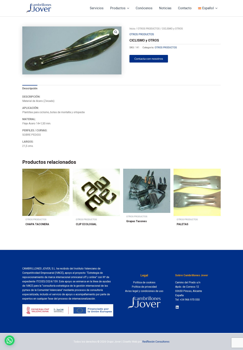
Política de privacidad (144, 286)
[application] (127, 8)
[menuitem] (208, 8)
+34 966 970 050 (190, 299)
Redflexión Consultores (155, 341)
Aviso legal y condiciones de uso (144, 291)
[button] (116, 32)
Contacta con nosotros (148, 59)
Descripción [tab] (29, 88)
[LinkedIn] (177, 307)
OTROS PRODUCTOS (149, 28)
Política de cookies (144, 282)
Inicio (132, 28)
